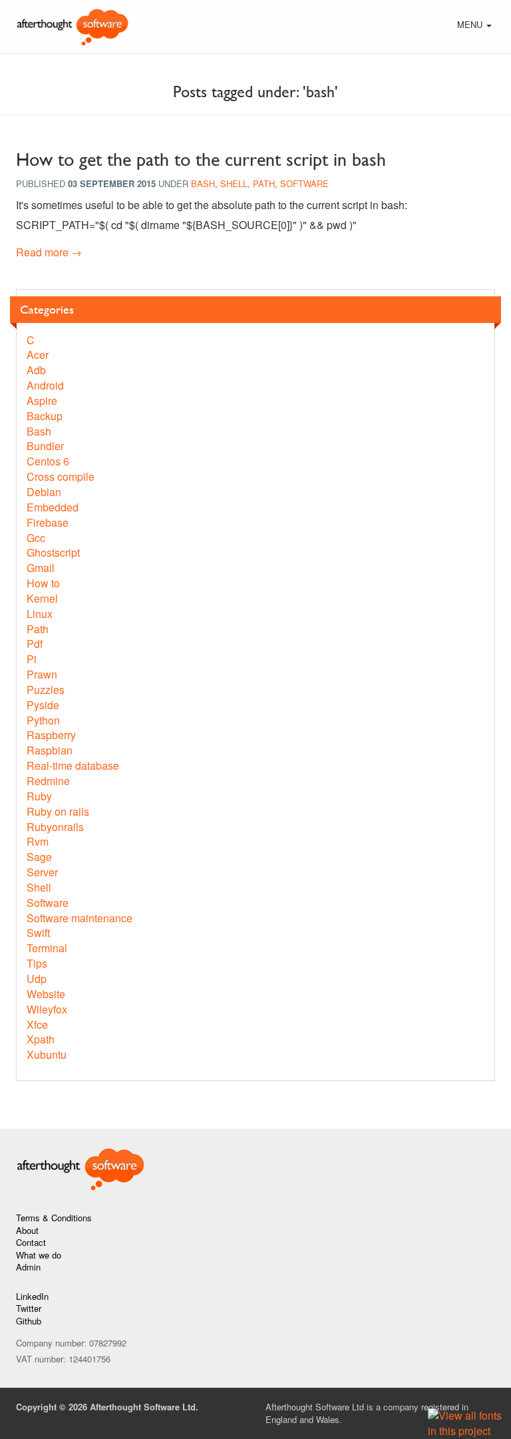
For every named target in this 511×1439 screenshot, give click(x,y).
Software (48, 902)
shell (234, 183)
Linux (40, 613)
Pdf (35, 643)
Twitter (28, 1308)
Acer (38, 354)
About (27, 1230)
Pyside (43, 705)
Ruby (39, 796)
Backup (45, 416)
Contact (31, 1242)
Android (45, 385)
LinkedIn (32, 1296)
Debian (44, 491)
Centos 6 (48, 461)
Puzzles (46, 689)
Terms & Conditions (54, 1217)
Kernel (42, 598)
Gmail (41, 567)
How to (43, 583)
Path (38, 629)
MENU (475, 26)
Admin (28, 1267)
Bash (39, 431)
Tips (37, 963)
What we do (38, 1255)
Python (43, 720)
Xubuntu (47, 1054)
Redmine (48, 780)
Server (42, 872)
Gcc (36, 537)
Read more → (49, 252)
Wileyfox (47, 1009)
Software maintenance (79, 918)
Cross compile (60, 476)
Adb (36, 370)
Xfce (37, 1024)
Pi (32, 659)
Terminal (47, 948)
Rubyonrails (55, 826)
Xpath (41, 1039)
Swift (38, 932)
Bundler (45, 445)
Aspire (42, 400)
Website (46, 994)
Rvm (38, 841)
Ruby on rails (58, 811)
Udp (37, 978)
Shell (39, 887)
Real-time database (73, 765)
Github (28, 1320)
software (304, 183)
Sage (39, 856)
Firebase (48, 522)
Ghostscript (53, 552)
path (264, 183)
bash (203, 183)
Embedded (53, 507)
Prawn (42, 674)
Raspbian (50, 750)
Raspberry (51, 734)
